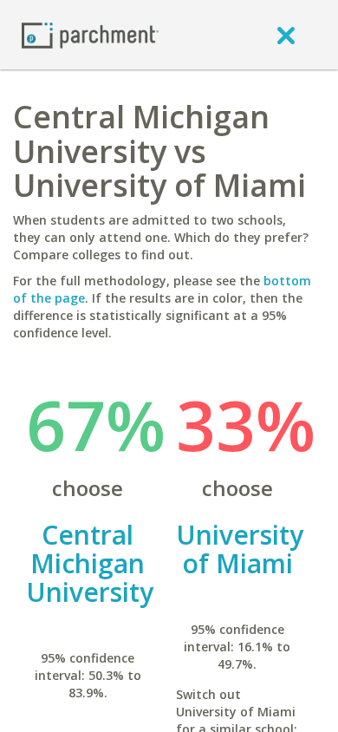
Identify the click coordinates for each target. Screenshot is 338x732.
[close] (286, 34)
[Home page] (90, 34)
